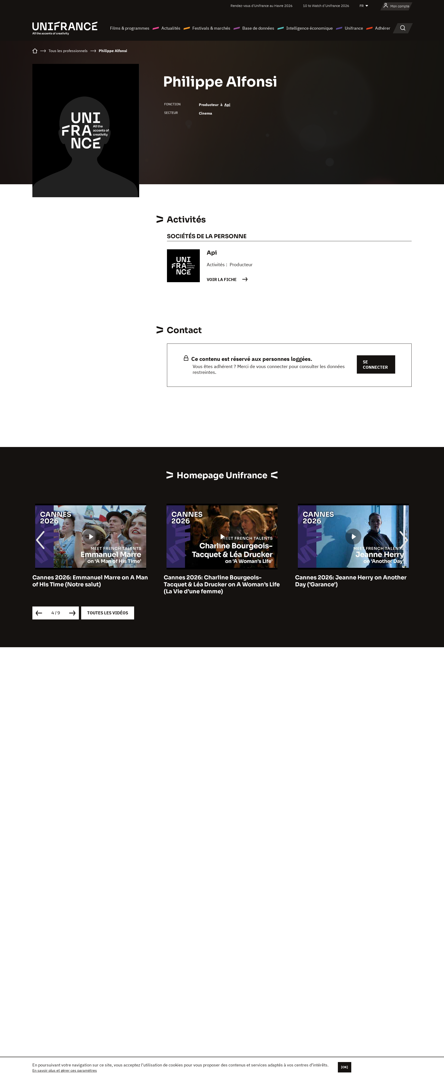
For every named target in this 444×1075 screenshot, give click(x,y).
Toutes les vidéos (107, 613)
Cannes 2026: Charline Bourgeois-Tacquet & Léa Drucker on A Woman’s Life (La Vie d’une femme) (90, 584)
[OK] (344, 1067)
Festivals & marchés (211, 28)
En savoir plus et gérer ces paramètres (64, 1070)
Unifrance (354, 28)
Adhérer (382, 28)
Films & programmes (129, 28)
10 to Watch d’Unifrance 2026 (326, 5)
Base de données (258, 28)
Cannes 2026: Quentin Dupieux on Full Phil (349, 581)
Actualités (170, 28)
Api (227, 104)
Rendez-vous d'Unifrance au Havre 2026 (262, 5)
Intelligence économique (309, 28)
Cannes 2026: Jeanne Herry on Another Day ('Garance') (219, 581)
